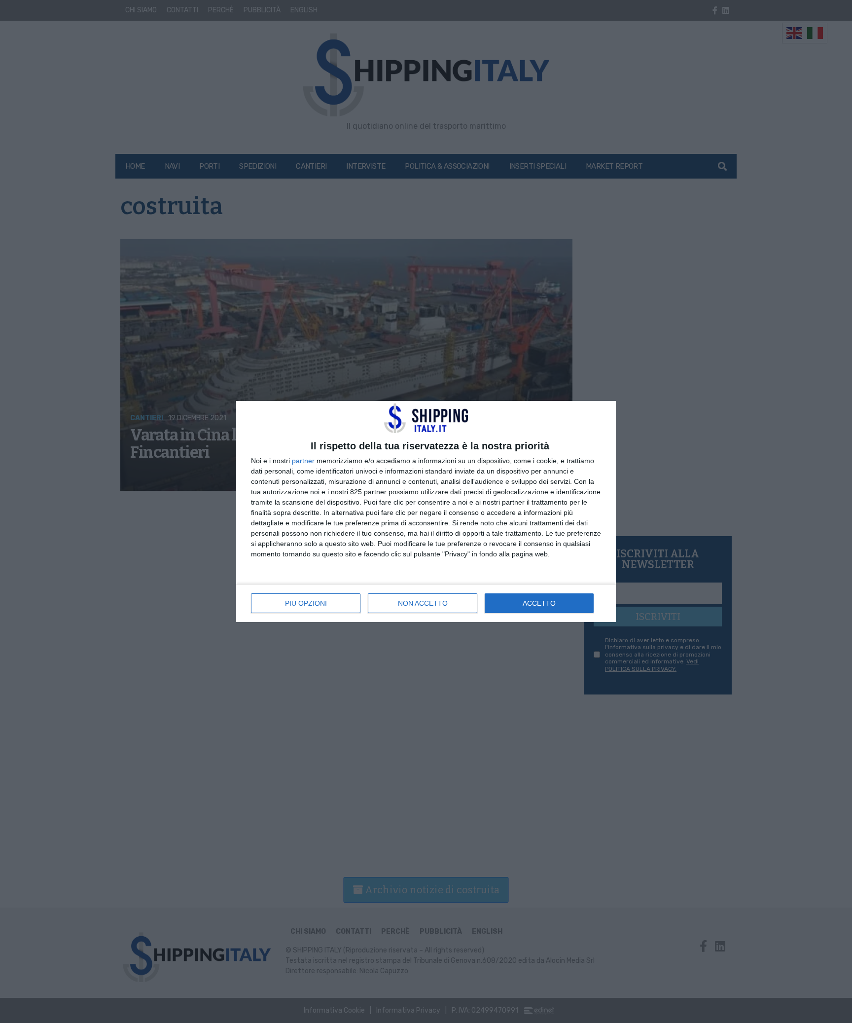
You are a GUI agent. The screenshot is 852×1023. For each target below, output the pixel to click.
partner (303, 460)
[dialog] (426, 511)
